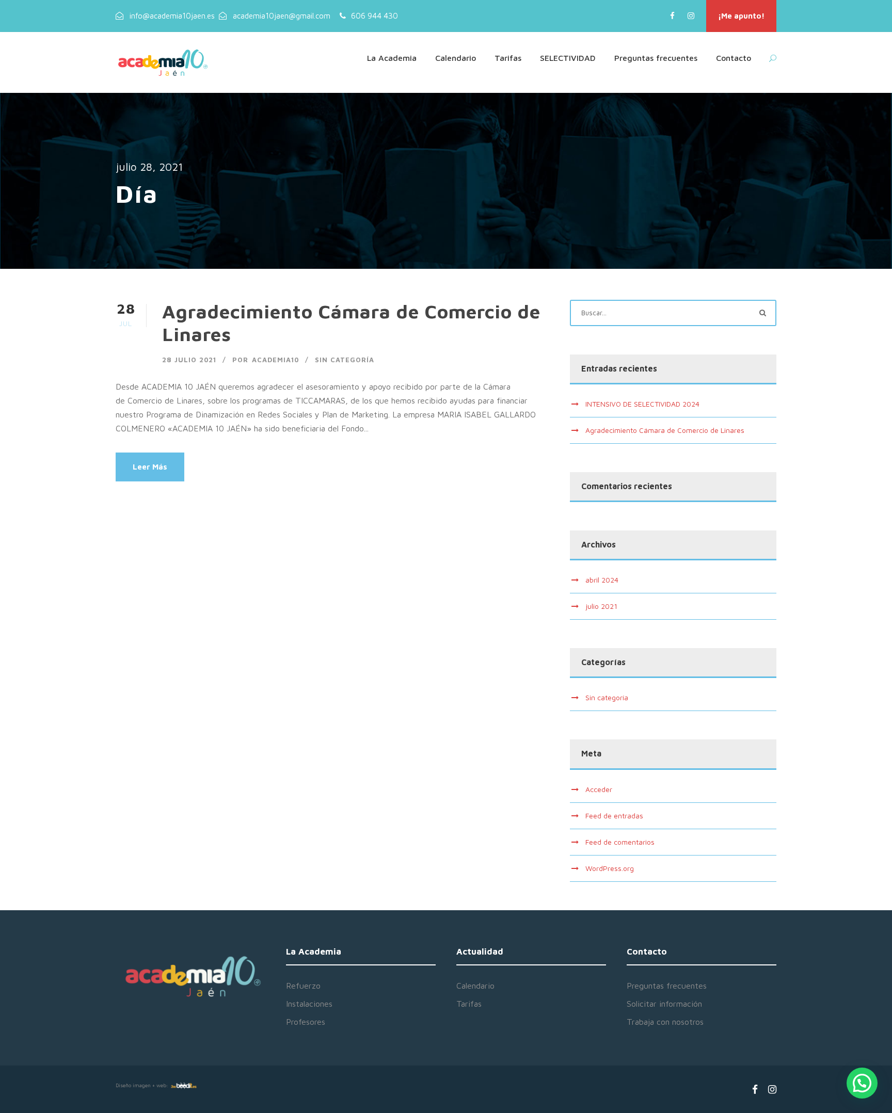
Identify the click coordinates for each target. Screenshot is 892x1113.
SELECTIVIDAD (568, 57)
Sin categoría (344, 360)
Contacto (733, 57)
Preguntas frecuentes (655, 57)
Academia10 (275, 360)
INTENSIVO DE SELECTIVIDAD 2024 (642, 403)
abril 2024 (601, 579)
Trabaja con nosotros (665, 1021)
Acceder (598, 789)
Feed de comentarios (620, 841)
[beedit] (184, 1085)
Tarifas (508, 57)
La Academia (392, 57)
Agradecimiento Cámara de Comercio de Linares (664, 430)
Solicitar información (664, 1003)
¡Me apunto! (741, 15)
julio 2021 (601, 606)
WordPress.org (609, 868)
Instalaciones (309, 1003)
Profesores (305, 1021)
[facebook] (672, 15)
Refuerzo (303, 985)
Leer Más (150, 466)
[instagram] (691, 15)
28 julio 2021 (189, 360)
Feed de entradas (614, 815)
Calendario (455, 57)
